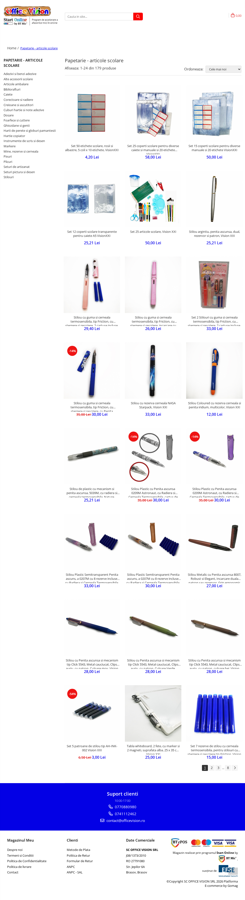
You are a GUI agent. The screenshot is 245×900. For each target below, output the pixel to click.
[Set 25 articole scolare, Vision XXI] (153, 199)
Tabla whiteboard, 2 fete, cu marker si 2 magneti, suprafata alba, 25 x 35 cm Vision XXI (153, 749)
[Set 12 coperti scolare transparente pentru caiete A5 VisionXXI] (92, 199)
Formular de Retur (80, 861)
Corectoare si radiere (18, 99)
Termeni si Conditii (20, 855)
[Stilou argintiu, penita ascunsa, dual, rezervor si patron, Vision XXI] (214, 199)
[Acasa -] (27, 11)
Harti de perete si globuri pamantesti (30, 130)
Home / (13, 48)
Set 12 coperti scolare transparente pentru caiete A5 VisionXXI (92, 234)
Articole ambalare (16, 84)
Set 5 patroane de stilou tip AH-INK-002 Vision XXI (92, 748)
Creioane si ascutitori (18, 105)
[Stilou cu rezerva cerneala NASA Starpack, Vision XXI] (153, 370)
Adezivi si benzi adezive (20, 74)
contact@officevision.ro (125, 820)
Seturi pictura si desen (19, 172)
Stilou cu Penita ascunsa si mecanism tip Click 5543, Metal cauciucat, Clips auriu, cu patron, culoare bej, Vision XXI (214, 663)
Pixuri (8, 156)
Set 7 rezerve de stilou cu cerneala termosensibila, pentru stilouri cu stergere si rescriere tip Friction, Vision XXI (214, 749)
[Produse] (8, 39)
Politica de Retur (78, 855)
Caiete (8, 94)
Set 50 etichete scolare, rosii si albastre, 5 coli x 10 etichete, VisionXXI (92, 148)
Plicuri (8, 161)
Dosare (9, 115)
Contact (12, 872)
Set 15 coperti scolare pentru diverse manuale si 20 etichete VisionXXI (214, 148)
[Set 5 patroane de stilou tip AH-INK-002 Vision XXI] (92, 713)
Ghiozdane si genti (17, 125)
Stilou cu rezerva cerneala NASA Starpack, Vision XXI (153, 405)
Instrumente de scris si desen (24, 141)
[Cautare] (138, 16)
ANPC (71, 867)
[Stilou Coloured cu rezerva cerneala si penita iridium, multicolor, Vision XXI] (214, 370)
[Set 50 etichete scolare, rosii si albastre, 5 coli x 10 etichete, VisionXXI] (92, 113)
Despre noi (14, 850)
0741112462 (125, 813)
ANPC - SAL (75, 872)
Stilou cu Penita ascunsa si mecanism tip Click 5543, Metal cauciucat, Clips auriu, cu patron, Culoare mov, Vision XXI (92, 663)
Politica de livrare (19, 867)
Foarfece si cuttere (17, 120)
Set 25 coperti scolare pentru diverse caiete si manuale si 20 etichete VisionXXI (153, 149)
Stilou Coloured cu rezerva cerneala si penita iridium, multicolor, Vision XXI (214, 405)
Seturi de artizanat (17, 167)
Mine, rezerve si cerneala (21, 151)
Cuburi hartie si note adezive (24, 110)
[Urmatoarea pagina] (235, 768)
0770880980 (125, 806)
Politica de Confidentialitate (26, 861)
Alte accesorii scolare (18, 79)
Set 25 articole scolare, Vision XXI (153, 232)
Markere (10, 146)
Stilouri (9, 177)
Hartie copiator (14, 136)
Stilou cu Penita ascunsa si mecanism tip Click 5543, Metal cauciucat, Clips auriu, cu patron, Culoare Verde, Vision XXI (153, 663)
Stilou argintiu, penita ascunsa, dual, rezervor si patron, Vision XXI (214, 234)
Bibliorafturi (12, 89)
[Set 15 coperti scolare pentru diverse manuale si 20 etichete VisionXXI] (214, 113)
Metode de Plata (78, 850)
